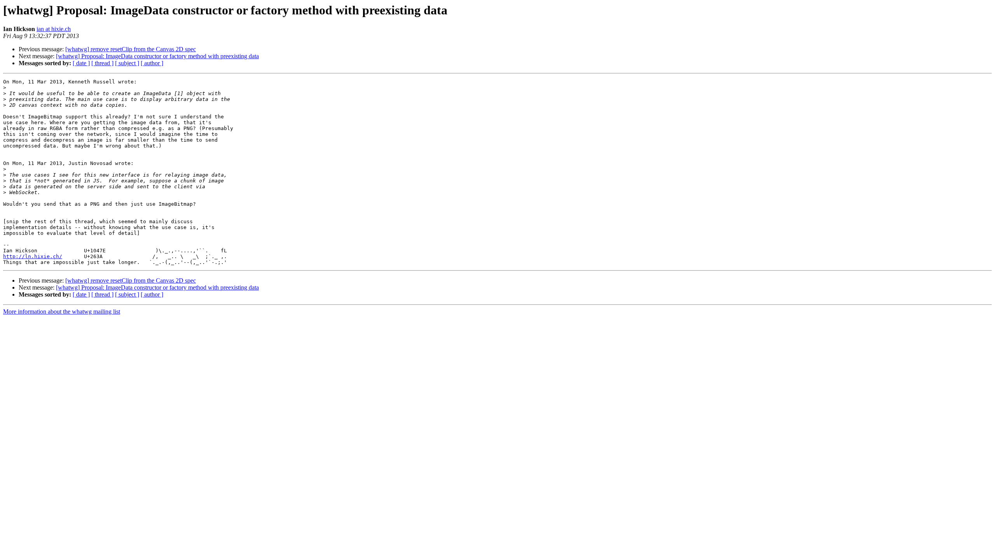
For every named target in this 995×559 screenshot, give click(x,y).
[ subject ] (127, 63)
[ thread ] (102, 63)
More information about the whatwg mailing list (61, 311)
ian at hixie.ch (54, 29)
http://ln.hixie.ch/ (32, 256)
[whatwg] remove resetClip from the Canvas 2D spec (130, 49)
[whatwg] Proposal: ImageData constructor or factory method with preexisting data (157, 56)
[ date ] (81, 63)
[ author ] (152, 63)
